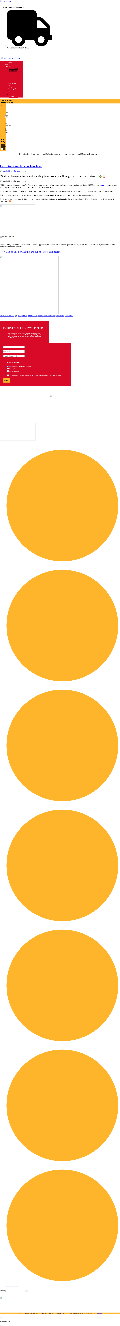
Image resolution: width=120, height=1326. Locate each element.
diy (16, 316)
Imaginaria (99, 1313)
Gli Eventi (13, 71)
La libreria (8, 67)
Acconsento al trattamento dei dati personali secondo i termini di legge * (35, 375)
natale (52, 316)
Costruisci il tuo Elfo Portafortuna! (21, 166)
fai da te (34, 316)
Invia (6, 380)
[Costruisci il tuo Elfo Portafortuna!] (13, 171)
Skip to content (5, 1)
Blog (6, 64)
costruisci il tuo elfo (7, 316)
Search (3, 147)
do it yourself (22, 316)
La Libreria (13, 69)
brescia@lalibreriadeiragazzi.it (11, 414)
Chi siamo (8, 62)
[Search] (27, 1291)
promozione (69, 316)
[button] (6, 116)
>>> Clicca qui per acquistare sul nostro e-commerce (30, 251)
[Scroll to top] (1, 1317)
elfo (29, 316)
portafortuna (59, 316)
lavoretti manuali (44, 316)
